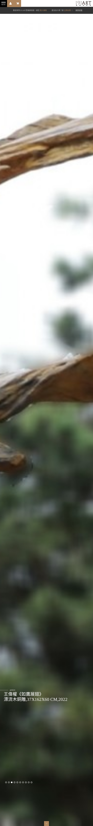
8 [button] (26, 782)
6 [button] (20, 782)
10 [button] (31, 782)
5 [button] (17, 782)
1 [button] (6, 782)
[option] (46, 413)
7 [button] (23, 782)
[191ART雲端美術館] (83, 3)
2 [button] (9, 782)
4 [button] (14, 782)
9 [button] (28, 782)
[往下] (46, 823)
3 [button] (11, 782)
